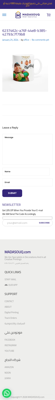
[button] (6, 393)
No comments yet (40, 40)
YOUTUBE (9, 351)
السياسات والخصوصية (15, 323)
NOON (8, 372)
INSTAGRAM (10, 345)
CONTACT (9, 301)
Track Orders (11, 318)
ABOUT (8, 307)
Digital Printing (12, 312)
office (26, 40)
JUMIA (8, 378)
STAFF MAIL (10, 279)
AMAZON (9, 367)
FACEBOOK (10, 340)
